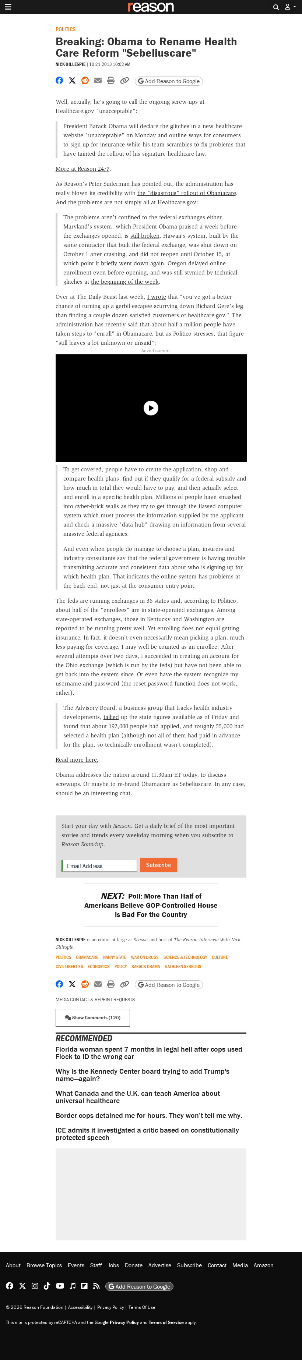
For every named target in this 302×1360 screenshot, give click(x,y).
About (13, 1265)
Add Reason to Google (172, 81)
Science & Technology (185, 957)
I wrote (156, 296)
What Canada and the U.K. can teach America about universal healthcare (138, 1096)
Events (76, 1265)
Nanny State (114, 957)
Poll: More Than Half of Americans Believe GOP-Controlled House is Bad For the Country (151, 905)
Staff (96, 1265)
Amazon (264, 1265)
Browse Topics (44, 1265)
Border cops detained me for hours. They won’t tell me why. (149, 1115)
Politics (66, 29)
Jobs (113, 1265)
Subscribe (158, 864)
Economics (99, 966)
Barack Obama (145, 966)
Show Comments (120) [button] (95, 1017)
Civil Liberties (69, 966)
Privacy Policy (110, 1307)
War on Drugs (145, 957)
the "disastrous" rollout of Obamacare (186, 193)
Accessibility (80, 1307)
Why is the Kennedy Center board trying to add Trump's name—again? (142, 1074)
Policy (121, 966)
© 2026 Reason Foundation (34, 1307)
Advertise (159, 1265)
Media (240, 1265)
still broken (144, 235)
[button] (290, 6)
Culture (220, 957)
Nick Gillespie (70, 64)
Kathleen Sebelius (183, 966)
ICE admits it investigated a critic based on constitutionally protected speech (147, 1133)
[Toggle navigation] (8, 7)
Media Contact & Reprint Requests (95, 999)
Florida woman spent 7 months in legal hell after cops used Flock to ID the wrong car (149, 1052)
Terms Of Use (142, 1307)
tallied (111, 716)
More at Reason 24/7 (82, 168)
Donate (134, 1265)
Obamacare (87, 957)
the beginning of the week (125, 281)
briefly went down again (132, 263)
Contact (217, 1265)
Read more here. (77, 759)
